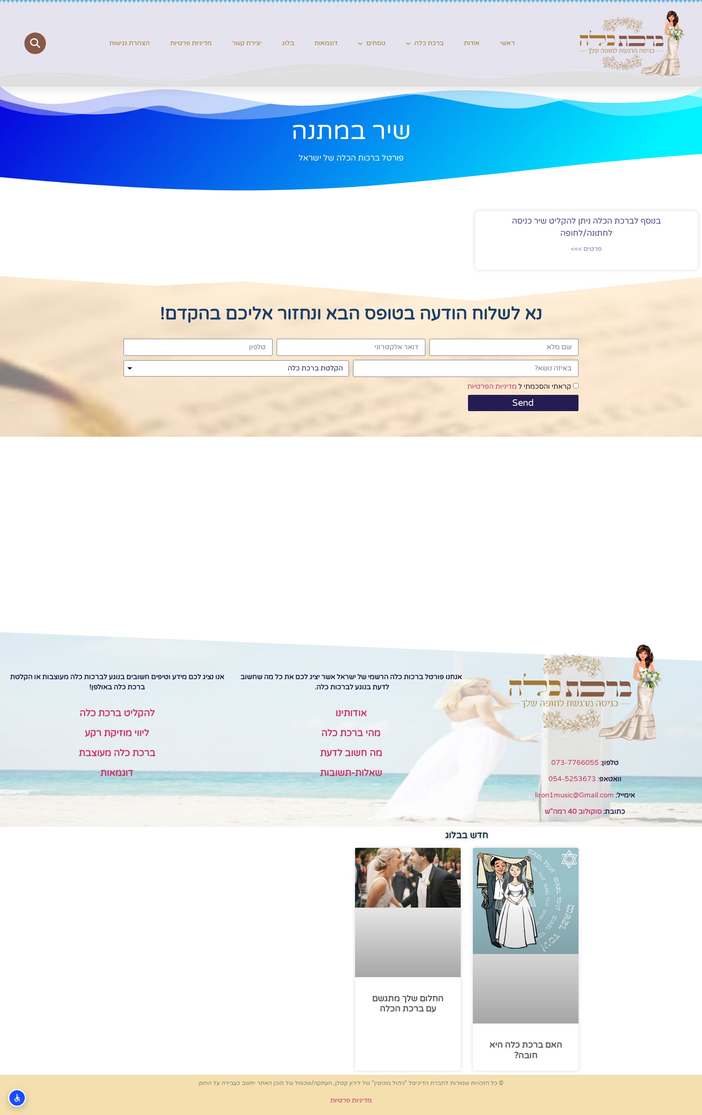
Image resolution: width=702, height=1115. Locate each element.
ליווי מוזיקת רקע (117, 733)
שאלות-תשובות (351, 773)
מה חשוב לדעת (351, 753)
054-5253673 (572, 779)
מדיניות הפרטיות (492, 386)
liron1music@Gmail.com (574, 795)
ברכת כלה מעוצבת (117, 753)
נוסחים (376, 43)
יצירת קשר (247, 43)
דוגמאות (326, 43)
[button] (35, 43)
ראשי (507, 43)
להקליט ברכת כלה (117, 713)
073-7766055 (575, 762)
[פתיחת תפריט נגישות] (17, 1098)
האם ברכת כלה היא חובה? (526, 1050)
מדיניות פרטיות (191, 43)
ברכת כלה (429, 43)
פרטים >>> (586, 249)
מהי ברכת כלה (351, 733)
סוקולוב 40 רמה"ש (573, 811)
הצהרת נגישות (129, 43)
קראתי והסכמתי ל (519, 386)
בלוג (288, 43)
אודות (472, 43)
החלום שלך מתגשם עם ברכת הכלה (408, 1003)
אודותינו (351, 713)
